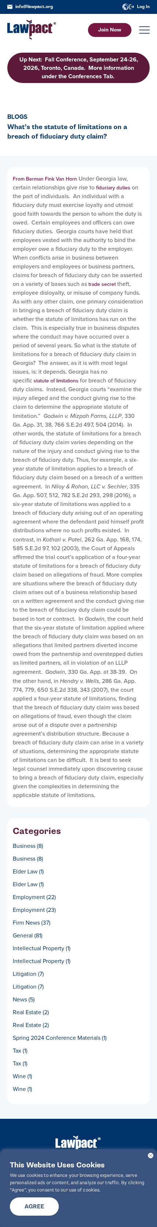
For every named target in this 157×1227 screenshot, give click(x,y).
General (27, 935)
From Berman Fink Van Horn (45, 179)
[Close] (150, 1155)
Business (28, 846)
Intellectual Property (41, 948)
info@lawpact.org (34, 7)
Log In (143, 7)
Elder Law (28, 871)
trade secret (102, 284)
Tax (20, 1050)
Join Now (109, 30)
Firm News (31, 922)
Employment (34, 897)
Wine (22, 1076)
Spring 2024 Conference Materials (60, 1038)
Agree (34, 1206)
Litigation (28, 974)
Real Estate (31, 1012)
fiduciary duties (113, 188)
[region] (78, 1188)
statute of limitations (56, 381)
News (24, 999)
